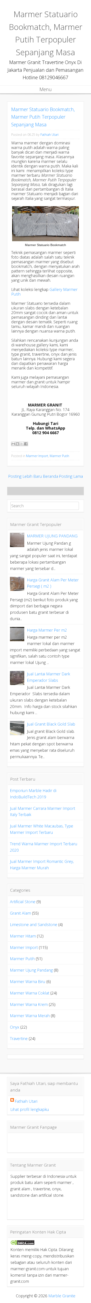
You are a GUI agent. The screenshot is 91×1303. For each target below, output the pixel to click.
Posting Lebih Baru (25, 476)
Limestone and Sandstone (33, 924)
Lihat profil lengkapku (29, 1109)
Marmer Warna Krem (29, 1004)
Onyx (14, 1027)
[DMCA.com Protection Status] (22, 1243)
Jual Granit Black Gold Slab (51, 724)
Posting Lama (71, 476)
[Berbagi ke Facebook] (26, 444)
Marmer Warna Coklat (29, 993)
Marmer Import (37, 456)
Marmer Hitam (23, 936)
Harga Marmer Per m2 (47, 630)
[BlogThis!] (17, 444)
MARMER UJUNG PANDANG (52, 535)
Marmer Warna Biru (27, 981)
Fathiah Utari (49, 134)
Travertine (19, 1038)
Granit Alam (20, 913)
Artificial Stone (22, 901)
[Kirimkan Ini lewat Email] (13, 444)
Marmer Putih (59, 456)
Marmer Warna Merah (30, 1015)
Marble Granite (61, 1295)
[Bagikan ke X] (21, 444)
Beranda (50, 476)
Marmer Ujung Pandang (31, 970)
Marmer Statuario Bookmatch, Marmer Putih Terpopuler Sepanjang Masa (43, 117)
